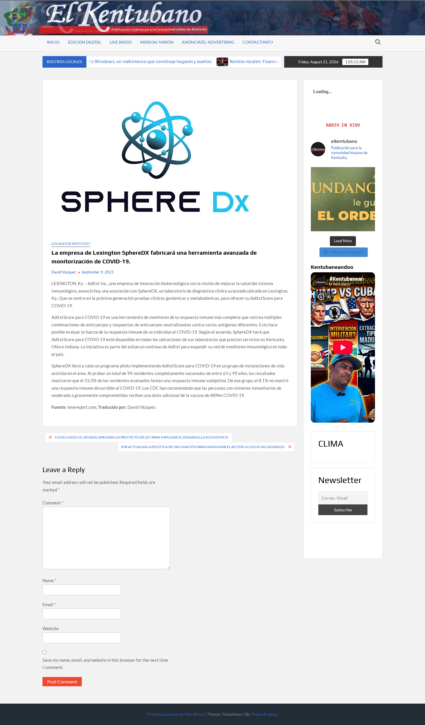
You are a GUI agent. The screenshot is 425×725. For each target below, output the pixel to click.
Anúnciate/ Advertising (208, 42)
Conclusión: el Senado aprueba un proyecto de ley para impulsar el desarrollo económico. (142, 437)
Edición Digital (84, 42)
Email (49, 604)
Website (50, 628)
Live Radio (121, 42)
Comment (53, 502)
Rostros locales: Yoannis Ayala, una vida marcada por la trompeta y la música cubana (280, 61)
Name (49, 580)
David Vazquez (63, 272)
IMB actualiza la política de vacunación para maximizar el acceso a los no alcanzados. (203, 447)
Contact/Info (258, 42)
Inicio (53, 42)
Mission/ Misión (156, 42)
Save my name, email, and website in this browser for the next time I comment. (105, 663)
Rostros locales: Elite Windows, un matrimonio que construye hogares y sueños (97, 61)
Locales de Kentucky (70, 243)
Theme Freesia (264, 714)
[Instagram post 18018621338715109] (343, 199)
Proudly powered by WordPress (176, 714)
